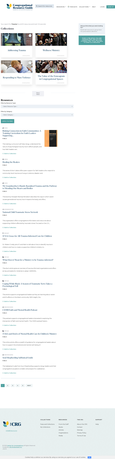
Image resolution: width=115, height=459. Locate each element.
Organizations (63, 433)
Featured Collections (47, 424)
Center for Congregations (15, 445)
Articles (61, 430)
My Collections (45, 427)
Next (29, 385)
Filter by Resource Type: (8, 103)
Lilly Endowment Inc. (15, 447)
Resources (61, 6)
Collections (84, 6)
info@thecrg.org (11, 431)
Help (94, 6)
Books (61, 427)
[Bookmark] (30, 35)
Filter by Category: (6, 111)
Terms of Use (81, 435)
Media (61, 435)
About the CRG (82, 424)
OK (89, 457)
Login (102, 6)
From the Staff (64, 424)
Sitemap (80, 430)
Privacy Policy (81, 433)
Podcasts (73, 6)
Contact (79, 427)
